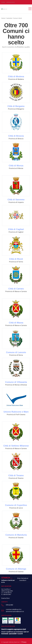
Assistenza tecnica (10, 2)
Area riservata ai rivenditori (22, 579)
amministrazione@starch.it (15, 611)
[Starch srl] (4, 9)
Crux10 (20, 633)
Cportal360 (12, 633)
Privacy (24, 642)
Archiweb (4, 633)
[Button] (29, 8)
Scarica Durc (5, 598)
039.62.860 (9, 605)
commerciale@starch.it (13, 609)
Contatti (3, 2)
